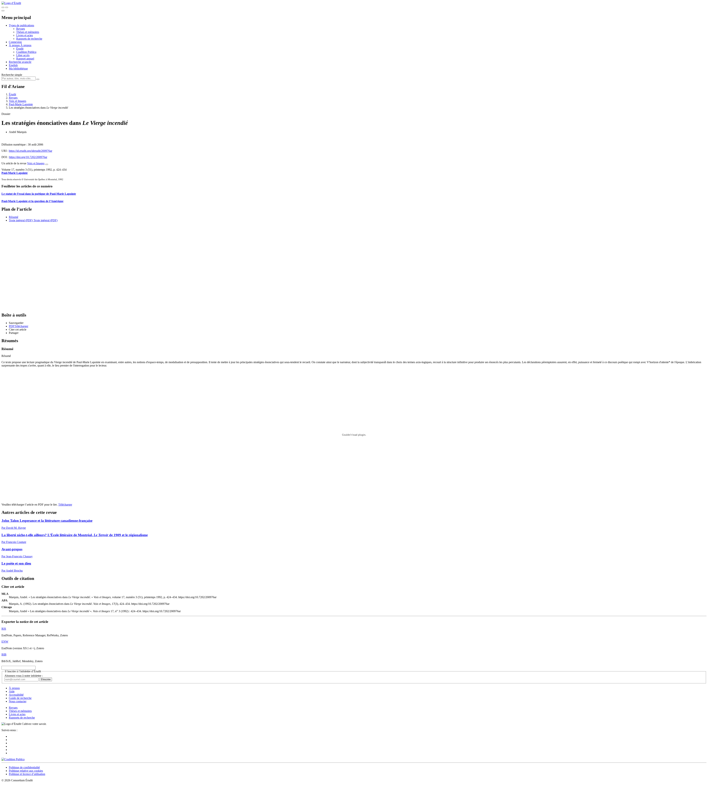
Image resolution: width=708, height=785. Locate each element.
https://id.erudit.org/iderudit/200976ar (30, 150)
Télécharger (65, 504)
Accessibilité (16, 694)
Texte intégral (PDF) (21, 220)
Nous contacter (17, 701)
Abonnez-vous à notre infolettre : (23, 675)
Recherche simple (11, 74)
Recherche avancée (20, 61)
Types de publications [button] (21, 25)
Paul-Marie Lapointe (21, 104)
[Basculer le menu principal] (2, 10)
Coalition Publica (26, 51)
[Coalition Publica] (13, 759)
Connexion (15, 42)
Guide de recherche (20, 698)
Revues (20, 28)
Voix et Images (17, 101)
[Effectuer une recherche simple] (2, 7)
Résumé (13, 217)
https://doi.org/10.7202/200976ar (28, 157)
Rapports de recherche (29, 38)
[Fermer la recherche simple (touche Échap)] (6, 7)
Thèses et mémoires (27, 32)
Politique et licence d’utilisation (27, 774)
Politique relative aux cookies (26, 770)
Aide (12, 691)
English (13, 65)
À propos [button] (14, 45)
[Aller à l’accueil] (11, 3)
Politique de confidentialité (24, 767)
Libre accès (23, 55)
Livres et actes (24, 35)
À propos (25, 45)
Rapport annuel (25, 58)
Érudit (19, 48)
